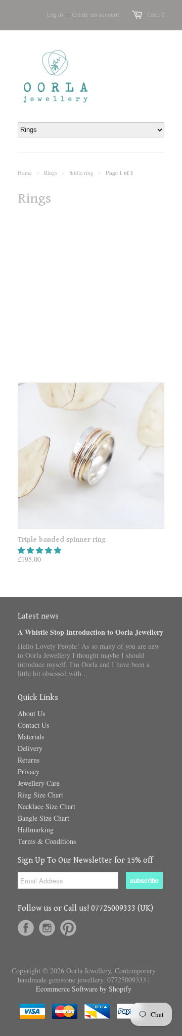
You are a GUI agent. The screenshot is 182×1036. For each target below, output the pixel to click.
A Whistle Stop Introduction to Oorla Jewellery (90, 632)
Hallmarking (36, 829)
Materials (31, 736)
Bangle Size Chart (43, 818)
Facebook (26, 928)
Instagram (47, 928)
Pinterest (68, 928)
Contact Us (33, 725)
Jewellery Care (39, 783)
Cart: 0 (155, 15)
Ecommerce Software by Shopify (83, 989)
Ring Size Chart (40, 794)
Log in (55, 15)
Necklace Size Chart (46, 806)
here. (51, 343)
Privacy (28, 771)
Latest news (38, 616)
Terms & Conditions (47, 841)
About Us (31, 713)
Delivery (30, 748)
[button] (40, 550)
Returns (28, 760)
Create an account (95, 15)
